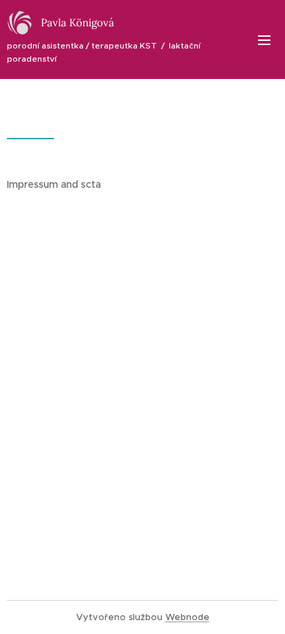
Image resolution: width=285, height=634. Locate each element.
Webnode (187, 617)
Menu (264, 39)
